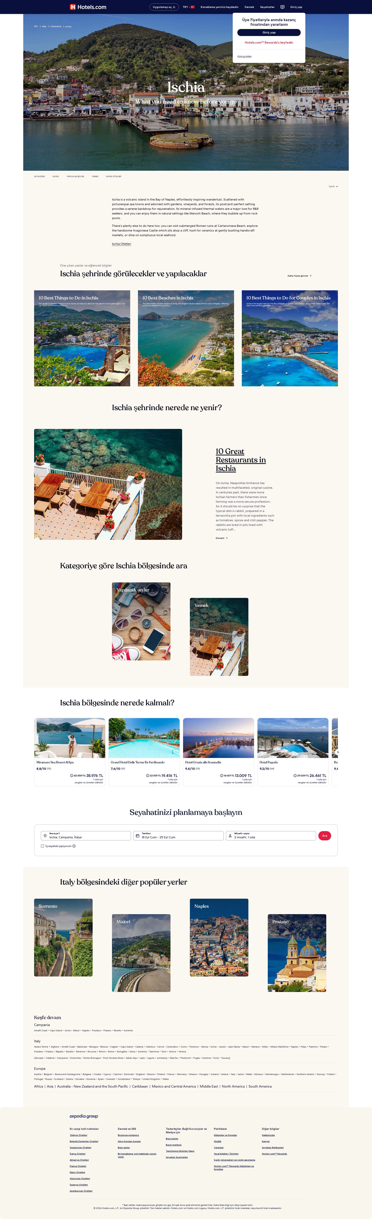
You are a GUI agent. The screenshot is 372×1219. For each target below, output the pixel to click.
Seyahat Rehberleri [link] (273, 1147)
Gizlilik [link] (217, 1141)
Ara (324, 836)
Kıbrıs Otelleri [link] (77, 1172)
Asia (50, 1086)
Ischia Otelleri (113, 176)
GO (36, 26)
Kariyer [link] (266, 1141)
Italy (44, 26)
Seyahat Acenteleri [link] (177, 1157)
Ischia (56, 176)
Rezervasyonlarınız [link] (128, 1135)
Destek (249, 7)
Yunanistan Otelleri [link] (80, 1147)
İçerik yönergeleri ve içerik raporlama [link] (234, 1159)
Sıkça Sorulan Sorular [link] (129, 1141)
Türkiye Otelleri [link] (78, 1135)
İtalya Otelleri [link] (77, 1153)
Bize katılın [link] (172, 1138)
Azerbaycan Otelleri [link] (81, 1190)
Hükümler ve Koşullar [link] (225, 1135)
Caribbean (140, 1086)
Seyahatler (267, 7)
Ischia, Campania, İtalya (65, 837)
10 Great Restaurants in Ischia (241, 460)
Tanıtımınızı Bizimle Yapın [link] (180, 1151)
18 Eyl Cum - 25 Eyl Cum (158, 837)
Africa (38, 1086)
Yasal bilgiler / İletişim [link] (226, 1153)
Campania (56, 26)
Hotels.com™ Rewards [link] (274, 1153)
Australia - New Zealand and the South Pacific (92, 1086)
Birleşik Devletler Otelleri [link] (84, 1141)
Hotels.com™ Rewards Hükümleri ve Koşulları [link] (234, 1168)
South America (260, 1086)
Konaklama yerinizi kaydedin (220, 7)
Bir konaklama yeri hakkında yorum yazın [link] (137, 1155)
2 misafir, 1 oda (244, 837)
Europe (40, 1068)
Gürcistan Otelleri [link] (80, 1178)
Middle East (209, 1086)
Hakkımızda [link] (268, 1135)
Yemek (95, 176)
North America (233, 1086)
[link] (269, 56)
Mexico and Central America (174, 1086)
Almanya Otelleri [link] (79, 1159)
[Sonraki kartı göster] (338, 752)
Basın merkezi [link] (174, 1144)
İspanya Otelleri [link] (79, 1184)
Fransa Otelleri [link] (78, 1166)
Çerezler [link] (219, 1147)
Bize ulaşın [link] (124, 1147)
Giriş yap (296, 7)
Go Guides (39, 176)
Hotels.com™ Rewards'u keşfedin (269, 42)
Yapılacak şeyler (75, 176)
